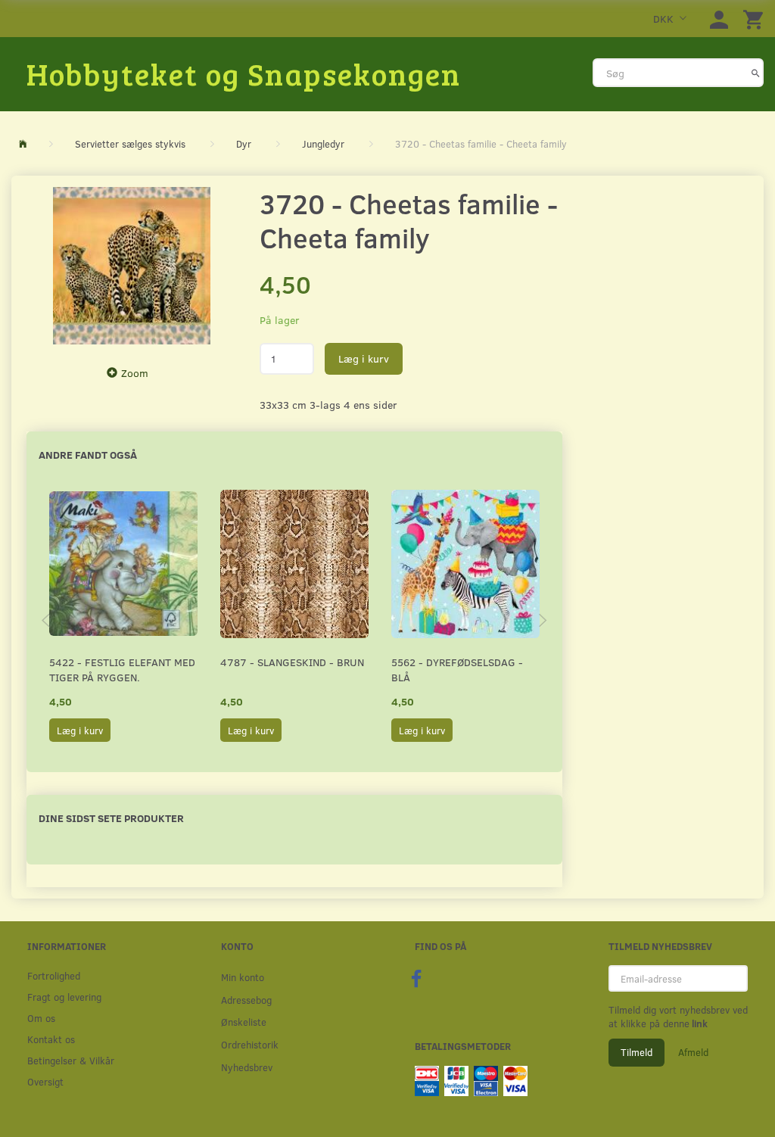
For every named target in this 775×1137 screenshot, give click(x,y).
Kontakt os (51, 1039)
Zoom (134, 373)
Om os (41, 1017)
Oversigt (45, 1081)
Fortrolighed (53, 975)
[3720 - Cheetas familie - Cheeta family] (131, 265)
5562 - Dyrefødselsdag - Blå (457, 669)
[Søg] (756, 72)
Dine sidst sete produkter (111, 818)
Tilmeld (636, 1052)
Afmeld (693, 1052)
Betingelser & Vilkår (70, 1060)
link (698, 1023)
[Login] (719, 18)
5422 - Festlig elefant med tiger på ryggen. (122, 669)
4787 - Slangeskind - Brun (292, 662)
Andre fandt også (88, 454)
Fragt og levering (64, 996)
